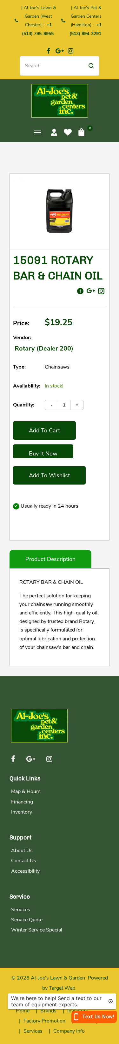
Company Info (69, 1031)
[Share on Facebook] (80, 291)
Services (20, 909)
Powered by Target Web (75, 983)
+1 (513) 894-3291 (85, 29)
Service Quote (27, 919)
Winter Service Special (36, 929)
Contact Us (23, 860)
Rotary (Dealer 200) (44, 348)
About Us (22, 850)
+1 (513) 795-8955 (38, 29)
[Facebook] (48, 51)
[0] (81, 132)
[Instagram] (71, 51)
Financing (22, 801)
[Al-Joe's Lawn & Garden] (59, 100)
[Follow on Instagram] (101, 291)
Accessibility (25, 871)
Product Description (50, 559)
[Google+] (59, 51)
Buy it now (43, 453)
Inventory (21, 812)
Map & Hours (26, 791)
